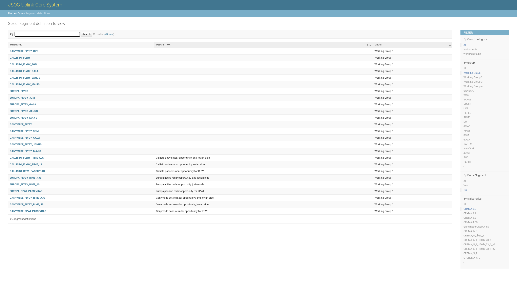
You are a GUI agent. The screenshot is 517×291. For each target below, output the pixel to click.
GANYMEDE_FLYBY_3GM (24, 131)
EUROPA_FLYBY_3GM (22, 97)
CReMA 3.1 (469, 213)
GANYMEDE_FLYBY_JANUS (26, 144)
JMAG (467, 126)
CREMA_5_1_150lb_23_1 (477, 239)
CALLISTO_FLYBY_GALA (24, 71)
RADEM (467, 144)
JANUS (467, 99)
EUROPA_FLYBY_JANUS (24, 111)
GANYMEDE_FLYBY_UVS (24, 51)
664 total (108, 34)
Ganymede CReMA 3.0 (476, 226)
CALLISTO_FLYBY (20, 57)
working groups (472, 53)
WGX (466, 95)
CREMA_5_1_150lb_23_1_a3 (479, 244)
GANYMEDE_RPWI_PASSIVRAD (28, 211)
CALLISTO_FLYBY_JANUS (25, 77)
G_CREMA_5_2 (471, 257)
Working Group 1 (472, 72)
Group (378, 44)
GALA (466, 139)
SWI (465, 121)
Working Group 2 (472, 77)
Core (20, 13)
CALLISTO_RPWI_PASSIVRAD (27, 171)
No (465, 189)
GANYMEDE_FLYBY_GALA (25, 137)
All (464, 44)
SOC (466, 157)
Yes (465, 185)
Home (12, 13)
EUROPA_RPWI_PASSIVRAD (26, 191)
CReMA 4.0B (470, 222)
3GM (466, 135)
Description (163, 44)
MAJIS (467, 103)
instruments (470, 49)
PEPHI (467, 161)
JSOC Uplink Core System (35, 5)
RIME (466, 117)
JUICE (466, 152)
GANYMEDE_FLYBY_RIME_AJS (27, 197)
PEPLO (467, 112)
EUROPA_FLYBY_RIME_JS (25, 184)
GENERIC (468, 90)
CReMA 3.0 (469, 208)
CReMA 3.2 (469, 217)
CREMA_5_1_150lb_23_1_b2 (479, 248)
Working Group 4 (472, 86)
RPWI (466, 130)
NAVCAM (468, 148)
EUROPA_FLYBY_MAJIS (23, 117)
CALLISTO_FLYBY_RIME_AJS (27, 157)
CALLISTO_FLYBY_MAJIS (25, 84)
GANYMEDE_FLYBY (21, 124)
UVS (465, 108)
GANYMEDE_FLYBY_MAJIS (25, 151)
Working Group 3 (472, 81)
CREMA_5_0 (470, 231)
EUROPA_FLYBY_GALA (23, 104)
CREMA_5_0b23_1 (473, 235)
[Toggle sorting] (370, 45)
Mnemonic (16, 44)
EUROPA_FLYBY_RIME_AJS (25, 177)
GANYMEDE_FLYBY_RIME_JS (26, 204)
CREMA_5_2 (470, 253)
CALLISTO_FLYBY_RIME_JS (26, 164)
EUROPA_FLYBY (19, 91)
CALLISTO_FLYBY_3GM (23, 64)
